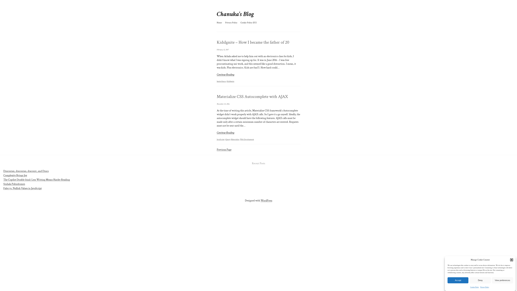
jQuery (227, 139)
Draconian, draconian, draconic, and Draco (26, 171)
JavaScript (220, 139)
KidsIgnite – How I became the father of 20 (253, 42)
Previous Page (224, 149)
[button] (511, 260)
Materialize (235, 139)
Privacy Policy (484, 287)
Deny (480, 280)
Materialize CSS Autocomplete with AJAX (252, 96)
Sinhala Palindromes (14, 184)
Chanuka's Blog (235, 14)
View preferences (502, 280)
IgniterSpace (221, 81)
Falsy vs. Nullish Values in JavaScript (22, 188)
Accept (458, 280)
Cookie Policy (474, 287)
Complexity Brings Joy (15, 175)
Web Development (247, 139)
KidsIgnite (230, 81)
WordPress (266, 200)
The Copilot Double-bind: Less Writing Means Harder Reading (36, 179)
